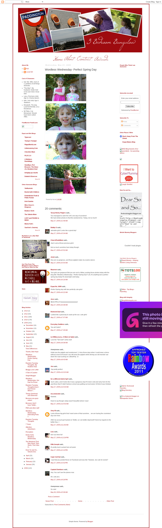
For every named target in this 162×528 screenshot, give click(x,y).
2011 (26, 317)
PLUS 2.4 (28, 156)
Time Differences (31, 349)
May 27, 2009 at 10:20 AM (59, 372)
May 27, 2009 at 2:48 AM (59, 221)
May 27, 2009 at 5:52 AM (59, 250)
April (27, 455)
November (30, 328)
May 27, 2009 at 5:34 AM (59, 233)
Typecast (28, 137)
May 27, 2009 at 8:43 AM (59, 359)
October (29, 331)
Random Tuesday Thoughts (32, 420)
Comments (127, 125)
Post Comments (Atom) (62, 505)
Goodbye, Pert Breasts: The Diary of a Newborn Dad (31, 167)
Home (80, 501)
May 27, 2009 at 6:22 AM (59, 292)
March (28, 458)
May (27, 346)
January (29, 464)
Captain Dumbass (57, 469)
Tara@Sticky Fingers (58, 213)
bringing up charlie (31, 173)
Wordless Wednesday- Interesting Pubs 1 (32, 413)
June (28, 343)
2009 (26, 323)
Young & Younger (31, 141)
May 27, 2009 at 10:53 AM (59, 404)
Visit (128, 258)
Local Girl (29, 72)
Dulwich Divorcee (31, 176)
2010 (26, 320)
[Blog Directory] (126, 390)
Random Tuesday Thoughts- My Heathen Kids (32, 365)
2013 (26, 311)
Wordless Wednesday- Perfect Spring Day (31, 357)
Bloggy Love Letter (32, 370)
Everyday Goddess (57, 324)
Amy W (53, 411)
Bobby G (54, 227)
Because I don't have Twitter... (31, 404)
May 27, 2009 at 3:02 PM (59, 463)
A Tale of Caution (31, 373)
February (29, 461)
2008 (26, 468)
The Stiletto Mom (31, 214)
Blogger (90, 521)
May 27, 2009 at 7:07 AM (59, 317)
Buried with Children (32, 192)
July (27, 340)
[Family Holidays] (130, 288)
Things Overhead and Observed (32, 394)
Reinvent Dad (55, 312)
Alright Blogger (31, 376)
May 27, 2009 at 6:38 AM (59, 305)
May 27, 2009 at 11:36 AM (59, 425)
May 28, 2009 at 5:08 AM (59, 492)
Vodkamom (29, 188)
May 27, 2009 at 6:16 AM (59, 280)
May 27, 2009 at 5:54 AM (59, 263)
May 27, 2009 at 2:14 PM (59, 450)
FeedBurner (134, 110)
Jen (52, 366)
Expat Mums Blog (129, 142)
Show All (37, 179)
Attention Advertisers (30, 428)
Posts (125, 122)
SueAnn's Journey (31, 227)
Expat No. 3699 (56, 286)
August (28, 337)
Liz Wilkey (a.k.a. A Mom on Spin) (62, 337)
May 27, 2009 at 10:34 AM (59, 387)
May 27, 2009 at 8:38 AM (59, 343)
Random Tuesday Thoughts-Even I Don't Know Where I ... (32, 388)
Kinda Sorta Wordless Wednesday (31, 436)
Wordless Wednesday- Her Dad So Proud (32, 380)
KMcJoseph (55, 444)
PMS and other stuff (32, 408)
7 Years (28, 424)
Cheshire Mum (30, 152)
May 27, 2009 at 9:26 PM (59, 480)
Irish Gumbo (29, 201)
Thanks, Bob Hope (32, 352)
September (30, 334)
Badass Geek (29, 211)
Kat (27, 69)
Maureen (54, 270)
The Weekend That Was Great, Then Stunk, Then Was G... (32, 444)
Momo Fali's (29, 224)
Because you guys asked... (32, 399)
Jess (52, 299)
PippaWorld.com (30, 144)
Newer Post (50, 501)
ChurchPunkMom (57, 240)
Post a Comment (53, 497)
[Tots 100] (130, 281)
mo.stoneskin (55, 394)
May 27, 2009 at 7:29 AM (59, 330)
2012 (26, 314)
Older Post (110, 501)
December (30, 325)
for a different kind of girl (59, 379)
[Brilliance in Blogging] (126, 184)
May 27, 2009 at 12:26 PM (59, 437)
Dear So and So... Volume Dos (32, 451)
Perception (29, 432)
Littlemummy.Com (31, 148)
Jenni (53, 257)
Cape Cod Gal (55, 457)
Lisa (52, 432)
